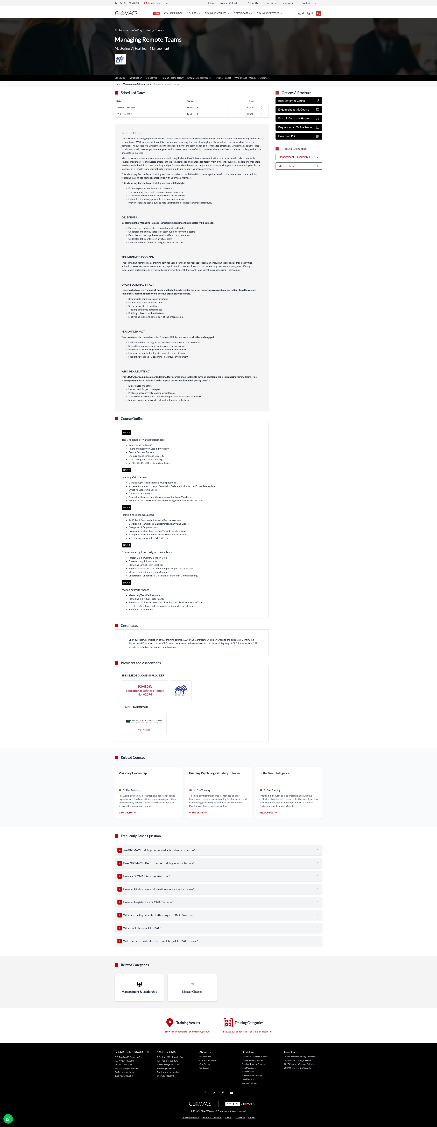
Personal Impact (222, 77)
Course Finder (173, 13)
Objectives (151, 77)
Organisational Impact (198, 77)
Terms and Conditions (212, 1117)
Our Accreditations (208, 1060)
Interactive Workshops (252, 1075)
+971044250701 (126, 1065)
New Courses (247, 1079)
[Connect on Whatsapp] (8, 1119)
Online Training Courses (252, 1060)
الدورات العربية (305, 13)
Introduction (135, 77)
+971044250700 (126, 1061)
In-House (271, 3)
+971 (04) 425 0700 (128, 3)
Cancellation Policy (190, 1117)
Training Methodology (172, 77)
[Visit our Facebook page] (205, 1093)
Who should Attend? (245, 77)
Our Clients (204, 1064)
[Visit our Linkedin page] (214, 1093)
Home (211, 3)
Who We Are (205, 1057)
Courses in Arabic (249, 1083)
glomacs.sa (170, 1068)
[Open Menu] (318, 13)
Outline (263, 77)
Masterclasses (248, 1072)
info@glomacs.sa (171, 1065)
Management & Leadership (137, 84)
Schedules (120, 77)
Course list (240, 1117)
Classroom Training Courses (254, 1057)
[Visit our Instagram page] (223, 1093)
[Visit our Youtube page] (232, 1093)
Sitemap (228, 1117)
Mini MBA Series (249, 1068)
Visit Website (144, 730)
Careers (251, 1117)
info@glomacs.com (158, 3)
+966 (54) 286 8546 (169, 1061)
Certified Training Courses (253, 1064)
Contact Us (204, 1068)
